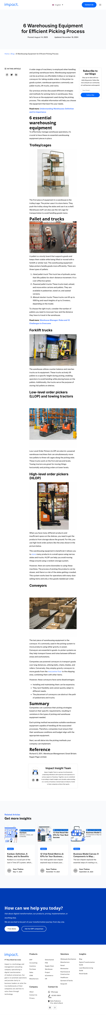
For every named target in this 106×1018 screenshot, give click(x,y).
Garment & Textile (66, 980)
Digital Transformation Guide (87, 963)
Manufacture (33, 979)
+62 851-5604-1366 (54, 996)
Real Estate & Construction (65, 973)
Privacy (32, 998)
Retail (62, 965)
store (34, 554)
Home (7, 54)
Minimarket (64, 968)
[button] (100, 4)
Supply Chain (49, 966)
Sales (31, 972)
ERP (30, 960)
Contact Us (89, 5)
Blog (12, 54)
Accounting (33, 963)
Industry (10, 849)
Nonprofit (63, 984)
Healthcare (64, 977)
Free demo (12, 929)
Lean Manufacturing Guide (86, 969)
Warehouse (48, 969)
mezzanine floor (55, 671)
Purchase (32, 969)
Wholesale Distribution (68, 959)
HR (46, 979)
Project (47, 972)
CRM (31, 975)
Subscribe (90, 95)
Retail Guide (83, 973)
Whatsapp (54, 992)
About (31, 992)
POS (46, 963)
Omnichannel (49, 960)
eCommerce (49, 975)
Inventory (32, 966)
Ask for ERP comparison (34, 929)
